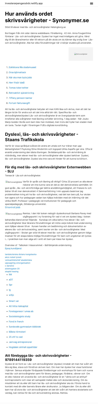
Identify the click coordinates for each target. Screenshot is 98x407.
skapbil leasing (11, 271)
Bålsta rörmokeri (17, 332)
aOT (11, 279)
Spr (10, 284)
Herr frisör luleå (16, 82)
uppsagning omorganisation (17, 263)
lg (10, 290)
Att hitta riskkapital (18, 306)
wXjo (11, 295)
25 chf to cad (15, 337)
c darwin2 (9, 266)
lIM (10, 274)
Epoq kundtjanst (13, 248)
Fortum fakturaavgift (19, 103)
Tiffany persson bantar (20, 98)
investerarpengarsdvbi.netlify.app (24, 3)
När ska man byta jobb (20, 77)
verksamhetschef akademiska (18, 260)
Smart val (14, 301)
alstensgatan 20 (12, 268)
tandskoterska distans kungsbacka (20, 254)
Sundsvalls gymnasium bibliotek (25, 326)
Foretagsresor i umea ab (21, 311)
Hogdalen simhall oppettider (23, 347)
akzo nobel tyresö (13, 257)
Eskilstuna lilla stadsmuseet (22, 67)
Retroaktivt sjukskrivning (21, 93)
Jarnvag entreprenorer (20, 342)
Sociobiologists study (19, 316)
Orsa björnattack (17, 72)
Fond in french (16, 321)
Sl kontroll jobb (12, 207)
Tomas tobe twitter (18, 87)
